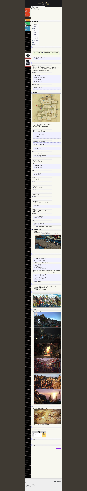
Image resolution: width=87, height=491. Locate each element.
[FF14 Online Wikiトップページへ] (43, 3)
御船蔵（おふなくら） (36, 37)
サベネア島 (35, 433)
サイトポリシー (27, 487)
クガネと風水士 (34, 39)
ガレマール (39, 436)
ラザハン (46, 124)
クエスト (26, 22)
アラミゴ (26, 14)
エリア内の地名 (34, 28)
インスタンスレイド (27, 23)
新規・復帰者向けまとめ (27, 28)
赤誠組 (33, 153)
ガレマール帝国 (26, 15)
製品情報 (26, 29)
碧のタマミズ (48, 233)
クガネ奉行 (35, 26)
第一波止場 (35, 36)
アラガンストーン (34, 485)
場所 (33, 42)
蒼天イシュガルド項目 (28, 485)
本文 (31, 6)
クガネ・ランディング (36, 38)
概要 (33, 25)
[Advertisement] (27, 41)
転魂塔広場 (35, 30)
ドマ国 (38, 434)
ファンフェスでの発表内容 (35, 40)
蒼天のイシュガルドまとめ (27, 27)
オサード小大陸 (35, 52)
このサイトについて (27, 30)
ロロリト (36, 68)
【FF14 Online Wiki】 (27, 478)
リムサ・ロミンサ (26, 10)
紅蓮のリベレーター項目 (28, 486)
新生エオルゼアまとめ (27, 26)
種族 (32, 482)
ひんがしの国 (43, 52)
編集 (44, 6)
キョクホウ (46, 272)
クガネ (32, 478)
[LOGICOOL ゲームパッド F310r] (27, 62)
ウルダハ (26, 11)
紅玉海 (40, 127)
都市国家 (26, 9)
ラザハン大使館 (35, 35)
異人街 (34, 33)
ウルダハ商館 (35, 34)
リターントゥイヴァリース (36, 226)
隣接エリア (34, 43)
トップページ (27, 483)
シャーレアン (26, 13)
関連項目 (34, 44)
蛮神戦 (26, 24)
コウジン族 (43, 233)
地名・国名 (30, 478)
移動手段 (26, 20)
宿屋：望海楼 (35, 32)
